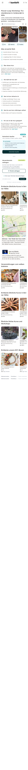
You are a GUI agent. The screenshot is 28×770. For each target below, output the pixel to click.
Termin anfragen (15, 171)
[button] (14, 225)
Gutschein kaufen (14, 152)
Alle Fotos (14, 27)
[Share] (26, 24)
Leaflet (24, 236)
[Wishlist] (23, 24)
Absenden (22, 179)
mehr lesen (7, 74)
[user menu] (24, 2)
